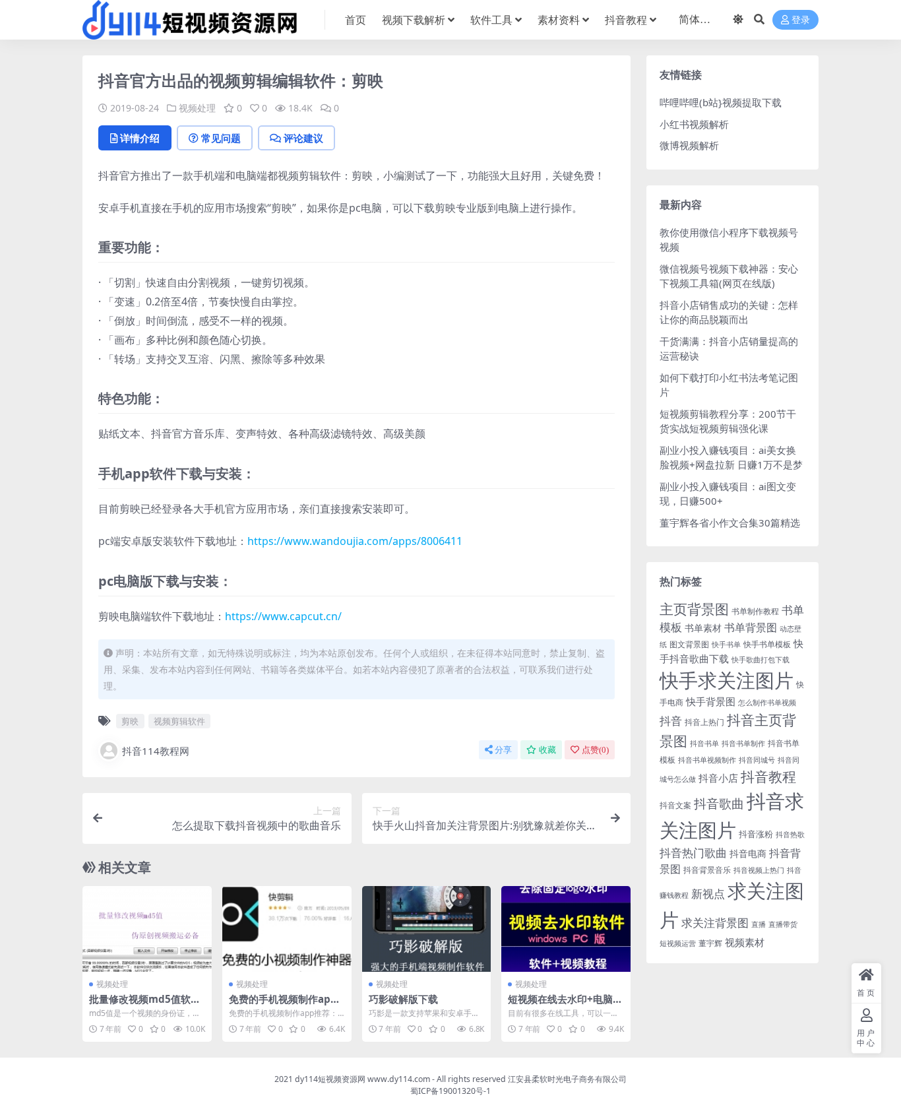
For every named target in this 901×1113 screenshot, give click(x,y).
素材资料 (559, 20)
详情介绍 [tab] (140, 137)
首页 (355, 20)
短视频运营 (678, 943)
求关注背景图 (715, 922)
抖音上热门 (704, 722)
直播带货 (782, 924)
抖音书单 (704, 743)
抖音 (671, 720)
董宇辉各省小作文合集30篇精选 (730, 522)
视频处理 (197, 108)
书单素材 (703, 627)
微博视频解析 (689, 145)
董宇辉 (710, 943)
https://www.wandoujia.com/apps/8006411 (354, 541)
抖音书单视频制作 (707, 760)
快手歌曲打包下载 (760, 659)
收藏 (547, 750)
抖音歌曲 (719, 803)
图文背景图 (689, 644)
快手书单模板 (767, 644)
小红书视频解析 (694, 124)
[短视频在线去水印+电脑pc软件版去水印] (566, 929)
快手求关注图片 (726, 680)
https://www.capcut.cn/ (283, 616)
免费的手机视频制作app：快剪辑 (279, 1004)
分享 (503, 750)
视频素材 (744, 942)
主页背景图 (694, 609)
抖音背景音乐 (707, 869)
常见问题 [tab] (221, 137)
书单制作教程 (755, 611)
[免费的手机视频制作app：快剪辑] (287, 929)
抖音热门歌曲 (693, 852)
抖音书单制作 (743, 743)
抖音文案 (675, 805)
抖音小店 (718, 777)
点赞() (595, 750)
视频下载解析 (413, 20)
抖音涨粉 (756, 834)
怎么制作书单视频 (767, 702)
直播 (758, 924)
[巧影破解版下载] (426, 929)
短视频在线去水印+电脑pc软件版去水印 (563, 1004)
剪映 (130, 721)
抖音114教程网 (155, 750)
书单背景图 (750, 627)
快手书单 (726, 644)
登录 (801, 20)
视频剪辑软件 (179, 721)
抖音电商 (748, 853)
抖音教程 (626, 20)
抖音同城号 (757, 760)
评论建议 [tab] (303, 137)
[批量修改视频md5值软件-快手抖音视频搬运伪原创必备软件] (147, 929)
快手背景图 (710, 701)
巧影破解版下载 (403, 998)
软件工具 (491, 20)
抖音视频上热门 (758, 870)
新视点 (708, 893)
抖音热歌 (790, 834)
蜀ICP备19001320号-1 (450, 1091)
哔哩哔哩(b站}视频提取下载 (721, 102)
